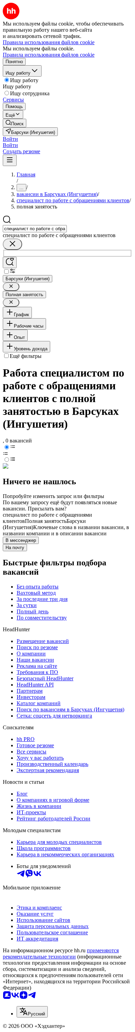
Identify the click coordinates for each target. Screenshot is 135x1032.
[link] (14, 123)
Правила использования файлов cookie (48, 55)
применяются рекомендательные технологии (61, 953)
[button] (10, 139)
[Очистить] (12, 244)
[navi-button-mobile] (10, 160)
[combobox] (35, 228)
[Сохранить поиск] (10, 262)
